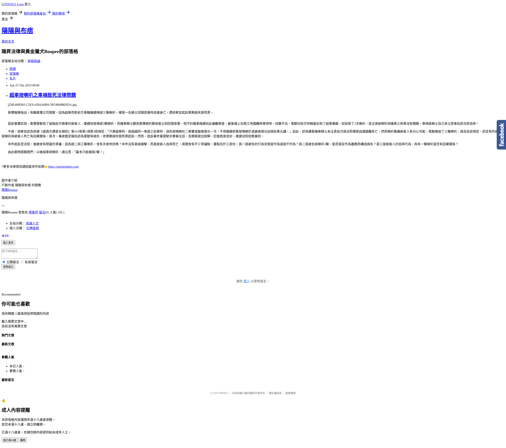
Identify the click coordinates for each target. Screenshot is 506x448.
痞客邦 (33, 212)
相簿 (12, 69)
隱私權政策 (275, 393)
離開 (22, 440)
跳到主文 (8, 41)
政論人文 (32, 223)
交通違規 (32, 228)
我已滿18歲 (9, 440)
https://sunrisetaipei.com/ (63, 166)
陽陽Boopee (10, 190)
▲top (5, 235)
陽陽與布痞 (17, 30)
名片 (12, 78)
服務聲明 (290, 393)
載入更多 (8, 242)
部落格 (14, 73)
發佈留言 (8, 266)
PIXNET (223, 393)
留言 (42, 212)
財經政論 (34, 61)
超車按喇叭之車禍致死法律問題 (42, 95)
